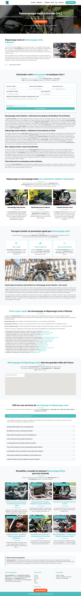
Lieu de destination (45, 91)
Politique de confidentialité (62, 578)
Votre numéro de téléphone (36, 86)
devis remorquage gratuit (33, 78)
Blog (52, 2)
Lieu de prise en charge (12, 91)
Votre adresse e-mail (57, 86)
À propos (47, 2)
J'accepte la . (17, 106)
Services (39, 2)
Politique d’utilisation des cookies (63, 576)
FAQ (56, 2)
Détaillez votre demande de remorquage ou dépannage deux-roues (22, 96)
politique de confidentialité (20, 106)
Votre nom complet (11, 86)
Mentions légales (60, 575)
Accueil (33, 2)
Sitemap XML (37, 586)
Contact (61, 2)
